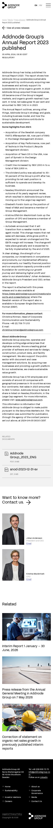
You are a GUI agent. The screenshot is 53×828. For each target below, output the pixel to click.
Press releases (19, 20)
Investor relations (13, 797)
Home (4, 20)
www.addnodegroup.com (28, 399)
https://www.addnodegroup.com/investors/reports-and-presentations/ (26, 295)
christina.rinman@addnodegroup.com (22, 329)
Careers (8, 801)
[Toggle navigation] (48, 5)
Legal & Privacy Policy (12, 814)
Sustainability (11, 790)
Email (28, 543)
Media (10, 20)
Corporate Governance (37, 792)
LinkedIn (44, 777)
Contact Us (36, 801)
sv (40, 5)
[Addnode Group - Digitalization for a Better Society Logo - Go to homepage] (11, 5)
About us (35, 786)
